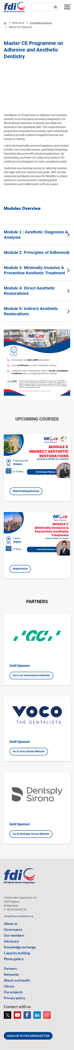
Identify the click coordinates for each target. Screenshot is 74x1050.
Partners (10, 968)
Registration (20, 568)
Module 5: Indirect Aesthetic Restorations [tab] (31, 311)
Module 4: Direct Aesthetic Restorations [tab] (29, 291)
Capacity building (17, 953)
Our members (14, 935)
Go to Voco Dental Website (29, 751)
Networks (11, 974)
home (5, 23)
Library (9, 986)
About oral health (17, 980)
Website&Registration (26, 491)
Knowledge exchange (41, 23)
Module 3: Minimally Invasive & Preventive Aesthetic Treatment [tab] (34, 270)
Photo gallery (14, 959)
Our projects (13, 992)
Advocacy (11, 941)
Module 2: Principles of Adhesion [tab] (36, 252)
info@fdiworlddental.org (18, 916)
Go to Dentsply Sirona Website (31, 833)
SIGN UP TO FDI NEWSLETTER (28, 1035)
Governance (13, 929)
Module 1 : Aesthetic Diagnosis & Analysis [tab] (36, 235)
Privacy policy (14, 998)
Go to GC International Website (31, 675)
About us (10, 923)
